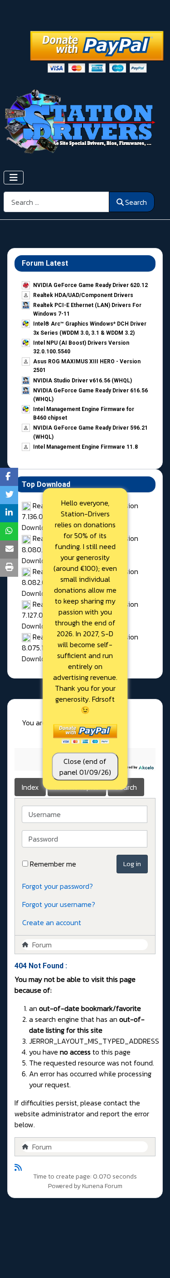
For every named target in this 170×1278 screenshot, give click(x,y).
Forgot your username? (58, 904)
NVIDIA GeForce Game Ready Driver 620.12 (90, 285)
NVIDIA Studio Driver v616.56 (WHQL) (82, 380)
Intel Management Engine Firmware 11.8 (85, 447)
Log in (132, 863)
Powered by (64, 1186)
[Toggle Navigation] (14, 177)
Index (30, 787)
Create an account (51, 922)
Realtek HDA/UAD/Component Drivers (83, 295)
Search (136, 202)
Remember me (53, 863)
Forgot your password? (57, 886)
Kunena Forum (102, 1186)
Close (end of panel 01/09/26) (85, 767)
